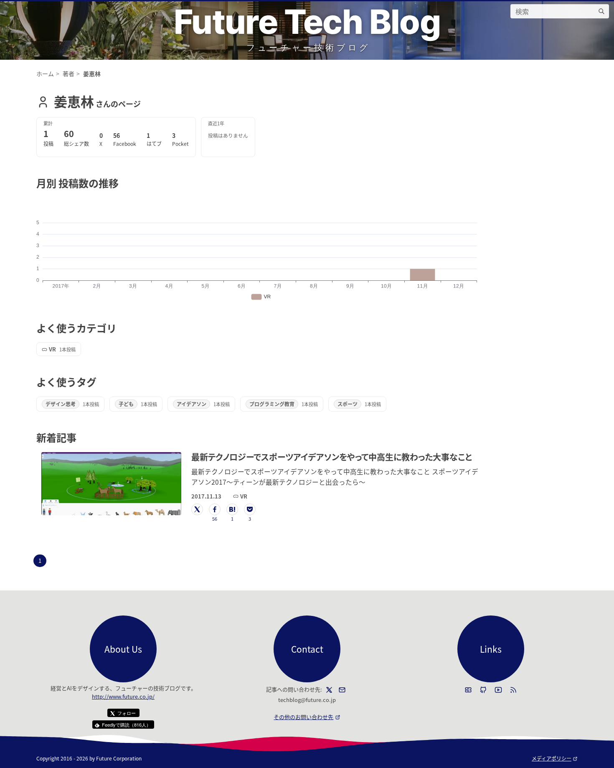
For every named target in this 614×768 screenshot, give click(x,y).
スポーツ (347, 403)
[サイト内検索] (601, 11)
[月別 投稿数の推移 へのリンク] (123, 182)
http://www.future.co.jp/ (123, 696)
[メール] (342, 690)
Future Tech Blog (307, 21)
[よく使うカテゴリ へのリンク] (121, 327)
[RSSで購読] (513, 690)
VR (52, 349)
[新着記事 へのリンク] (81, 437)
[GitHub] (483, 690)
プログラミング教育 (271, 403)
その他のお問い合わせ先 (307, 717)
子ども (126, 403)
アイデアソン (191, 403)
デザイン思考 (61, 403)
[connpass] (468, 690)
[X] (329, 690)
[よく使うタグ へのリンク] (101, 381)
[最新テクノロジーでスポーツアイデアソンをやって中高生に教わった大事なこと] (111, 483)
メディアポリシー (555, 758)
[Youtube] (498, 690)
